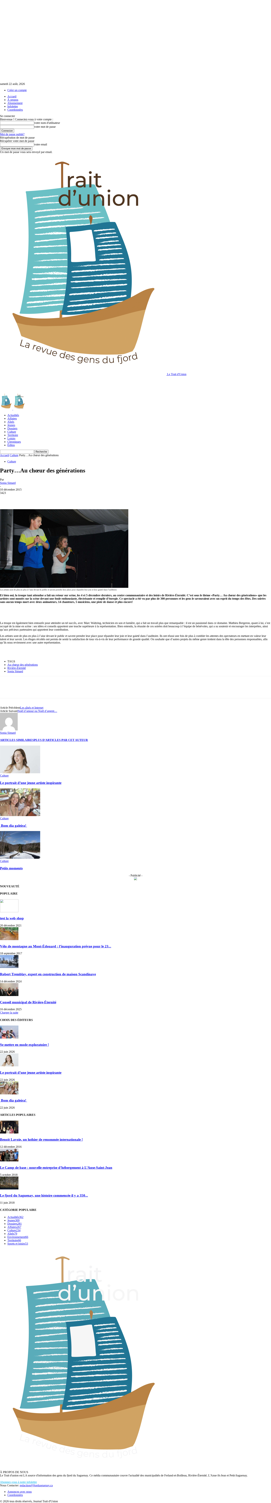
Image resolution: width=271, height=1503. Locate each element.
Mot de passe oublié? (12, 134)
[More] (59, 498)
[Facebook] (6, 498)
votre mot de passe (45, 126)
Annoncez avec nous (19, 1491)
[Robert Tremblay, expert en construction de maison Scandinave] (9, 967)
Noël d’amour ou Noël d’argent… (37, 711)
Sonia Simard (8, 482)
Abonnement (14, 103)
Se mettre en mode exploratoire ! (24, 1045)
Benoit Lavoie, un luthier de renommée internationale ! (41, 1139)
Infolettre (12, 106)
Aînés (10, 421)
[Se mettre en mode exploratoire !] (9, 1037)
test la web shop (12, 918)
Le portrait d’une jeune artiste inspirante (30, 783)
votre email (40, 144)
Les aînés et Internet (31, 707)
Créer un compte (17, 90)
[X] (19, 498)
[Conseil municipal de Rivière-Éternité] (9, 995)
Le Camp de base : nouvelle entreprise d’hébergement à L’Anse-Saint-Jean (56, 1168)
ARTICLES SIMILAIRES (17, 740)
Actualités (13, 415)
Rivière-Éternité (16, 668)
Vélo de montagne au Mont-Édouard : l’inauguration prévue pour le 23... (55, 946)
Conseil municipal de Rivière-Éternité (28, 1002)
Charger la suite (9, 1012)
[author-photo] (9, 729)
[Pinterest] (33, 498)
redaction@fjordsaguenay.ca (36, 1485)
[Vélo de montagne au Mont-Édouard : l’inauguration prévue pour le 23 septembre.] (9, 939)
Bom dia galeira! (13, 826)
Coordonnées (15, 109)
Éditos (11, 445)
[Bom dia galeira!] (20, 815)
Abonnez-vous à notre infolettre (18, 1482)
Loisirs (11, 438)
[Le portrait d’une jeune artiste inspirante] (20, 772)
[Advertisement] (67, 384)
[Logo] (6, 408)
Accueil (11, 96)
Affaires (12, 418)
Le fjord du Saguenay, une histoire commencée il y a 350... (44, 1195)
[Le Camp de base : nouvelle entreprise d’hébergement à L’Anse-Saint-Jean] (9, 1160)
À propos (12, 99)
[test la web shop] (9, 911)
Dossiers (12, 428)
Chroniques (14, 441)
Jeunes (11, 425)
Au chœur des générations (22, 664)
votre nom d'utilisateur (47, 122)
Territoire (12, 435)
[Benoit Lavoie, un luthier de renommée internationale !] (9, 1132)
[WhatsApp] (46, 498)
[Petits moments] (20, 857)
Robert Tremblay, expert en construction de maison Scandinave (48, 974)
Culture (11, 431)
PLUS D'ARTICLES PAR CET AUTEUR (61, 740)
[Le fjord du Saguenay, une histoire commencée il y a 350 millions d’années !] (9, 1188)
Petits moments (11, 868)
